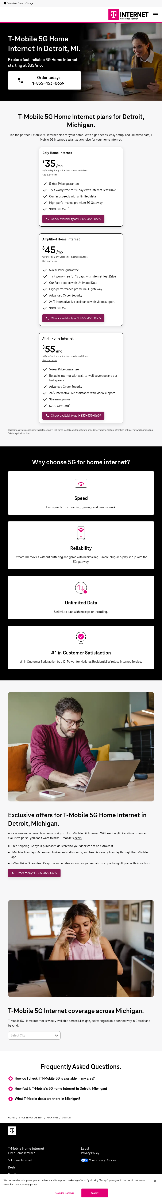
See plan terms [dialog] (49, 174)
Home (11, 1117)
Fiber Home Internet (21, 1153)
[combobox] (29, 1035)
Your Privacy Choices (102, 1160)
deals (78, 838)
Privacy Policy (90, 1153)
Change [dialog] (29, 3)
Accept (95, 1192)
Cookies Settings (64, 1192)
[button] (56, 1035)
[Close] (155, 1180)
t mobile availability (31, 1117)
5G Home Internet (20, 1160)
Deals (12, 1167)
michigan (52, 1117)
